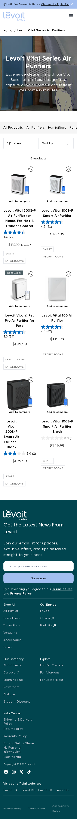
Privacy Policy (12, 808)
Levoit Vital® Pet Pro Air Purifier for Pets (19, 320)
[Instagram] (13, 771)
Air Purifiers (36, 127)
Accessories (12, 640)
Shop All (9, 604)
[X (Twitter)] (21, 771)
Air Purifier (10, 610)
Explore (45, 659)
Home (7, 30)
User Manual (12, 756)
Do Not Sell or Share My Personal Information (18, 747)
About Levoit (13, 665)
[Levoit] (15, 515)
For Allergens (49, 672)
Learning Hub (13, 679)
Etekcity (46, 625)
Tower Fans (11, 625)
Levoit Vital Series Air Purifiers (41, 30)
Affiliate (9, 694)
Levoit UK (10, 790)
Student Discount (16, 701)
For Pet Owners (51, 665)
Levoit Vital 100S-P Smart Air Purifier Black (57, 426)
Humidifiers (57, 127)
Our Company (13, 659)
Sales (7, 647)
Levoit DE (28, 790)
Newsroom (11, 687)
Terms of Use (36, 808)
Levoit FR (45, 790)
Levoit (44, 610)
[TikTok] (29, 771)
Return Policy (13, 728)
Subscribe (38, 578)
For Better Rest (51, 679)
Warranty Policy (15, 736)
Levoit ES (63, 790)
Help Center (12, 713)
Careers (9, 672)
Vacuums (10, 632)
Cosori (45, 618)
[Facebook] (6, 771)
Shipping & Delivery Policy (17, 721)
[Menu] (71, 15)
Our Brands (48, 604)
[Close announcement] (72, 4)
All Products (13, 127)
